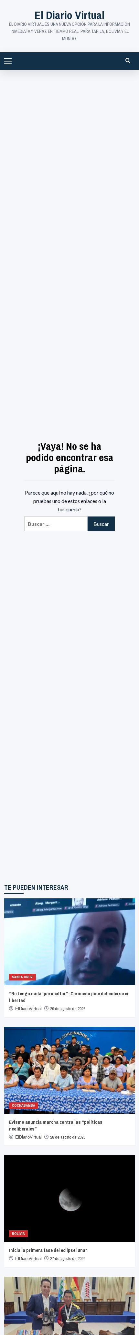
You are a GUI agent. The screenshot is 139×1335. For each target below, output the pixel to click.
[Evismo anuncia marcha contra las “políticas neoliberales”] (69, 1070)
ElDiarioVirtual (28, 1008)
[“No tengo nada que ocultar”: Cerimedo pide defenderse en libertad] (69, 941)
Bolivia (18, 1233)
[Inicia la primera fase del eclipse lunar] (69, 1198)
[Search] (128, 60)
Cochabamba (23, 1105)
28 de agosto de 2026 (67, 1137)
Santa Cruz (22, 977)
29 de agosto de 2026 (67, 1008)
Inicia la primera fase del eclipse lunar (48, 1250)
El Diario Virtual (69, 15)
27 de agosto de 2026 (67, 1258)
